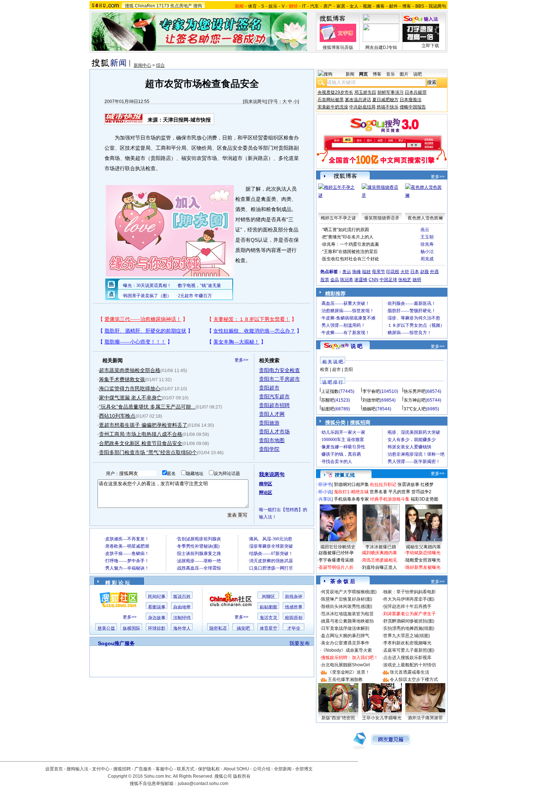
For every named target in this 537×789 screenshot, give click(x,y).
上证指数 (330, 391)
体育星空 (268, 628)
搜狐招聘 (122, 768)
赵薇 (424, 271)
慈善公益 (106, 628)
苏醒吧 (327, 400)
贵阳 (348, 369)
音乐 (390, 74)
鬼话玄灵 (268, 617)
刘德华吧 (371, 400)
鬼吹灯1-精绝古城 (351, 491)
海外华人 (182, 628)
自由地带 (182, 607)
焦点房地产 (181, 5)
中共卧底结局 (362, 107)
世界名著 (378, 491)
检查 (324, 369)
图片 (404, 74)
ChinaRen (145, 5)
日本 (414, 271)
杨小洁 (427, 251)
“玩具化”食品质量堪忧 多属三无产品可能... (147, 407)
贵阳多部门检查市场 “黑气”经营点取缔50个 (148, 452)
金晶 (334, 279)
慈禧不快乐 (388, 107)
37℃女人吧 (415, 408)
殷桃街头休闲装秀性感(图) (346, 606)
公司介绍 (261, 768)
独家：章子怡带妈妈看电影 (409, 591)
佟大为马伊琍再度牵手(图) (408, 599)
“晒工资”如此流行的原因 (345, 229)
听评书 (325, 484)
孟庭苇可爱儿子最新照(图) (408, 650)
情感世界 (293, 607)
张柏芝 (404, 279)
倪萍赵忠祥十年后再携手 (407, 606)
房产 (327, 6)
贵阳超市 (269, 388)
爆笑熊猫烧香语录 (381, 218)
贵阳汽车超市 (274, 396)
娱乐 (272, 6)
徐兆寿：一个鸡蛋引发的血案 (350, 244)
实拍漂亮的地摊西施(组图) (408, 628)
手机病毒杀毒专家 (351, 499)
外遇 (434, 271)
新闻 (350, 74)
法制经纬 (182, 617)
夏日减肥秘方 (385, 99)
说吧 (417, 74)
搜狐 (129, 5)
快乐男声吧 (415, 391)
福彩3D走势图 (424, 499)
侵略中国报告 (413, 107)
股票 (324, 279)
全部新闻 (283, 768)
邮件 (393, 6)
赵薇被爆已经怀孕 (336, 552)
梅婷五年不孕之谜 (338, 218)
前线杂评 (293, 596)
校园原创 (293, 617)
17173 (162, 5)
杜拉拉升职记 (383, 484)
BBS (419, 6)
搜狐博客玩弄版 (338, 47)
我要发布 (299, 643)
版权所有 (242, 776)
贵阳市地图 (272, 440)
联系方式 (185, 768)
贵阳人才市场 (274, 431)
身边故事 (156, 617)
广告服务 (143, 768)
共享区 (325, 499)
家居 (340, 6)
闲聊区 (268, 596)
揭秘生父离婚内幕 (423, 546)
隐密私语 (218, 628)
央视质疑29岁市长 (335, 92)
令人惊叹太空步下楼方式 (414, 679)
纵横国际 (131, 628)
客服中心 (164, 768)
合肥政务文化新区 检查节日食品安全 (140, 443)
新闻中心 (142, 65)
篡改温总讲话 (358, 99)
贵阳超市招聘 (274, 405)
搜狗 (197, 5)
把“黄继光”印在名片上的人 (347, 237)
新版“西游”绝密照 (338, 717)
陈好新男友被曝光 (423, 567)
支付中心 (101, 768)
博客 (406, 6)
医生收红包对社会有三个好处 (350, 258)
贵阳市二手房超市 (279, 379)
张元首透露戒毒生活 (409, 672)
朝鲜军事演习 (390, 92)
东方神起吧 (415, 400)
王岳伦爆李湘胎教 (345, 679)
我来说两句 (255, 101)
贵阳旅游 (269, 423)
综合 (160, 65)
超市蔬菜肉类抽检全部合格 (129, 370)
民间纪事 (156, 596)
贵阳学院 (269, 449)
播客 (380, 6)
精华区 (265, 483)
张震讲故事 (408, 484)
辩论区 (265, 492)
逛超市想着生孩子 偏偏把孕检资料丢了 (143, 425)
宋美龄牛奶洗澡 (332, 107)
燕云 (424, 229)
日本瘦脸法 (411, 99)
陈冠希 (346, 279)
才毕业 (293, 628)
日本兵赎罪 (416, 92)
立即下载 (430, 45)
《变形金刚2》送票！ (349, 672)
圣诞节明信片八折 (336, 567)
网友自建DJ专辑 (381, 47)
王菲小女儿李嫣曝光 (381, 717)
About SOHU (236, 768)
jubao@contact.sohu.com (203, 783)
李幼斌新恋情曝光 (423, 552)
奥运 (346, 271)
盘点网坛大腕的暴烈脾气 (345, 635)
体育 (252, 6)
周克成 (427, 258)
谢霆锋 (360, 279)
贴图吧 (327, 408)
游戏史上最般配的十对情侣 (409, 664)
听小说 (325, 491)
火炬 (404, 271)
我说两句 (437, 6)
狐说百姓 (182, 596)
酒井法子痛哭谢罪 (425, 717)
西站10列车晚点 (117, 416)
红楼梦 (427, 484)
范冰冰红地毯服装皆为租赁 (347, 613)
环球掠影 (156, 628)
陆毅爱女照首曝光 (423, 560)
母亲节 (378, 271)
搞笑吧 (243, 628)
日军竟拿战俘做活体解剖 (345, 628)
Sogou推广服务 (116, 643)
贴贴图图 (268, 607)
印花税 (392, 271)
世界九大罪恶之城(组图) (406, 635)
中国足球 (388, 279)
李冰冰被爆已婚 (380, 546)
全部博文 (304, 768)
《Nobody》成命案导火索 (346, 650)
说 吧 (356, 346)
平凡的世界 (399, 491)
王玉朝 (427, 237)
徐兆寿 (427, 244)
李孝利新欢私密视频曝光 (407, 643)
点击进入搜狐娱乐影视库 (407, 657)
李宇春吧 (371, 391)
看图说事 (156, 607)
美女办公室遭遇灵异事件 (345, 643)
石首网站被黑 (330, 99)
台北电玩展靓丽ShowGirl (345, 664)
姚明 (416, 279)
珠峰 (356, 271)
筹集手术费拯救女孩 (122, 379)
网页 (363, 74)
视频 (367, 6)
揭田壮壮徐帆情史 (337, 546)
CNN (373, 279)
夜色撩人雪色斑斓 (425, 218)
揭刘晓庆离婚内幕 (379, 552)
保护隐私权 (209, 768)
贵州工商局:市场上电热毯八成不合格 (140, 434)
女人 (354, 6)
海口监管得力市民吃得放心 (129, 388)
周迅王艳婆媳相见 (379, 560)
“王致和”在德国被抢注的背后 (350, 251)
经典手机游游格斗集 (390, 499)
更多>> (241, 360)
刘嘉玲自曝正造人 (379, 567)
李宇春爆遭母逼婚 (336, 560)
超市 (336, 369)
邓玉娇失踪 (365, 92)
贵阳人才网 (272, 414)
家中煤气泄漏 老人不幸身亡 (130, 398)
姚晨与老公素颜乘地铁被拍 (347, 621)
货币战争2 (421, 491)
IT (304, 6)
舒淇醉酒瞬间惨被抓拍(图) (408, 621)
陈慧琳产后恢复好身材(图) (346, 599)
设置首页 (54, 768)
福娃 (366, 271)
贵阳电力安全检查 (279, 370)
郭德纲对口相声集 (351, 484)
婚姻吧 (369, 408)
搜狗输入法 (77, 768)
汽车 (314, 6)
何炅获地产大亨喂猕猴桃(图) (349, 591)
